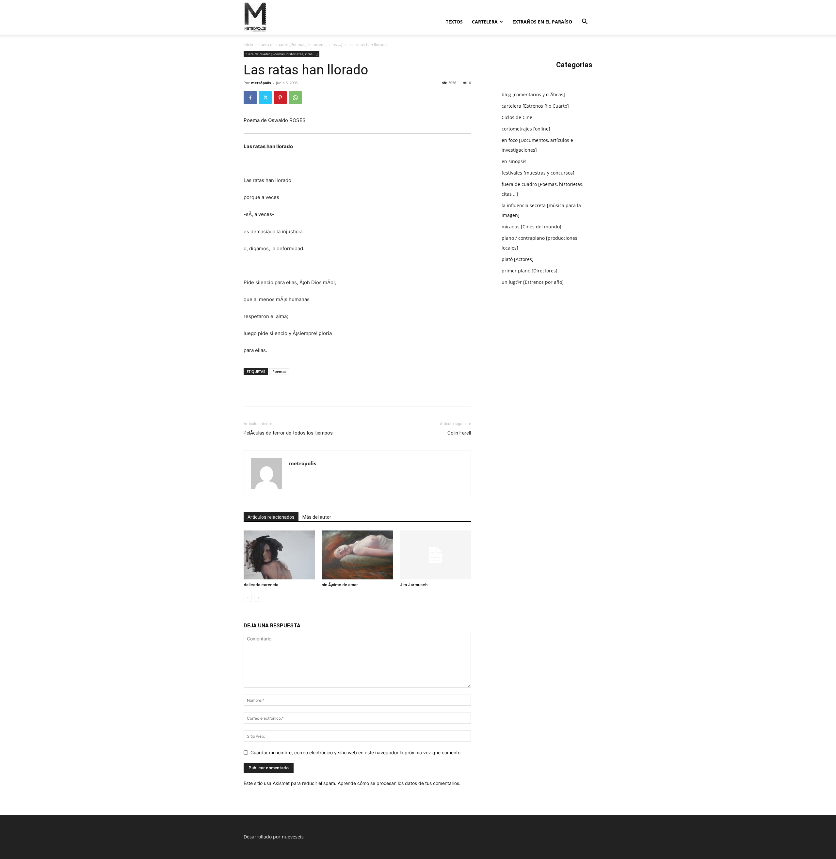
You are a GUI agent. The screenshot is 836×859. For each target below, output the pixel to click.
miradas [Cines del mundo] (531, 226)
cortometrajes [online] (526, 129)
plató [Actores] (518, 259)
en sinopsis (514, 161)
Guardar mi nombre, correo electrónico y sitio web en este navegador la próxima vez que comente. (356, 752)
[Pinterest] (280, 97)
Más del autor (316, 517)
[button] (584, 22)
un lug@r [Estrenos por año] (533, 282)
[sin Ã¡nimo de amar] (357, 554)
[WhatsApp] (295, 97)
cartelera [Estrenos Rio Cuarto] (535, 106)
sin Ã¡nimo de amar (340, 584)
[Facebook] (250, 97)
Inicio (248, 44)
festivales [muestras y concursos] (538, 173)
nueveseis (293, 837)
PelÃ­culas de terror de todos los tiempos (288, 433)
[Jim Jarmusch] (435, 554)
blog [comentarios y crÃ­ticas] (533, 94)
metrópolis (261, 82)
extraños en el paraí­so (542, 22)
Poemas (279, 371)
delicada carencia (261, 584)
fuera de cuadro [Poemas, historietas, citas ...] (300, 44)
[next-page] (258, 598)
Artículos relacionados (271, 517)
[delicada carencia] (279, 554)
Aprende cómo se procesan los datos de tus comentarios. (399, 783)
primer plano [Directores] (529, 271)
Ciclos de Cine (517, 117)
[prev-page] (248, 598)
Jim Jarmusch (413, 584)
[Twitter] (265, 97)
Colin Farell (459, 433)
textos (454, 22)
